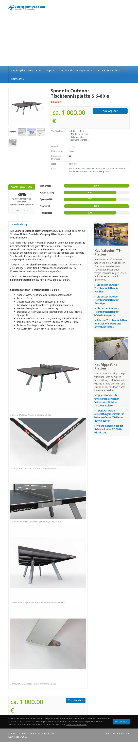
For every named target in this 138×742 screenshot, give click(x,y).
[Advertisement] (69, 41)
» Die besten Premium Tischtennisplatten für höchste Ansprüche (106, 312)
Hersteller (17, 78)
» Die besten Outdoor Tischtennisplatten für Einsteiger (106, 300)
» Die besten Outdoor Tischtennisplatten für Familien (106, 288)
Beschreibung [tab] (19, 224)
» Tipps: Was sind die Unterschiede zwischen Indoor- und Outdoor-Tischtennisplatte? (106, 400)
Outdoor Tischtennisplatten (75, 70)
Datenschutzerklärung (76, 724)
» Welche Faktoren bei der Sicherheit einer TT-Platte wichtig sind (108, 429)
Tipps (49, 70)
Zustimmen (121, 721)
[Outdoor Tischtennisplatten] (26, 8)
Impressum (123, 733)
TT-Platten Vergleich (109, 70)
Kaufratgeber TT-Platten (25, 70)
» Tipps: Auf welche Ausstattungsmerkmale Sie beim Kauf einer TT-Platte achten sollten (109, 415)
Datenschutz (109, 733)
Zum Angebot (110, 110)
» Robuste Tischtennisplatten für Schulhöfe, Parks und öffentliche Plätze (110, 324)
